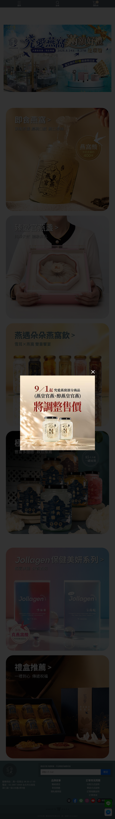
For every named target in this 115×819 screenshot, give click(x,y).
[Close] (93, 372)
